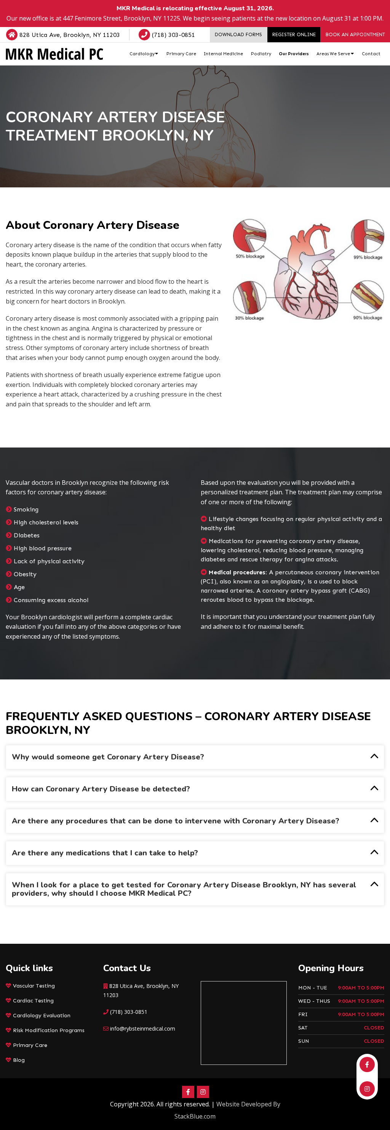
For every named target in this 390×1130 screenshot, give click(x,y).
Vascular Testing (34, 986)
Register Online (294, 34)
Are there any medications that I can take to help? (105, 853)
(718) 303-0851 (172, 34)
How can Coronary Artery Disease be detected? (101, 789)
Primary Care (30, 1045)
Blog (19, 1060)
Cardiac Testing (33, 1000)
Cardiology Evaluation (41, 1015)
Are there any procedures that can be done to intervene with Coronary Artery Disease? (175, 821)
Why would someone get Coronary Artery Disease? (108, 757)
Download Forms (238, 34)
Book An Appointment (355, 34)
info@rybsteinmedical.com (142, 1028)
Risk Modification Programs (49, 1030)
